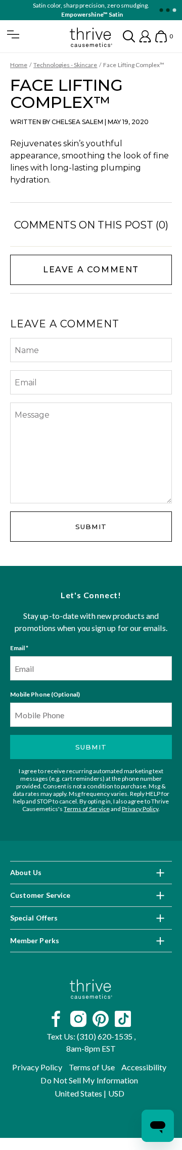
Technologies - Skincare (65, 65)
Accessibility (144, 1067)
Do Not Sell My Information (89, 1080)
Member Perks (34, 940)
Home (18, 65)
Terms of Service (86, 809)
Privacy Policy (140, 809)
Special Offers (34, 917)
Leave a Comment (91, 269)
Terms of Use (92, 1067)
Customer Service (40, 895)
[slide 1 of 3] (161, 10)
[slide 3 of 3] (174, 10)
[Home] (91, 989)
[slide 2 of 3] (167, 10)
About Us (26, 872)
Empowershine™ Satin (91, 14)
